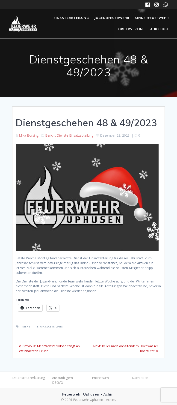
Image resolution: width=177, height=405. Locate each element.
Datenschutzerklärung (28, 377)
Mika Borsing (28, 135)
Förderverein (129, 29)
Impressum (100, 377)
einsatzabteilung (50, 326)
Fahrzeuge (158, 29)
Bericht (50, 135)
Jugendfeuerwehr (111, 17)
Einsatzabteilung (71, 17)
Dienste (62, 135)
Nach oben (140, 377)
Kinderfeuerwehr (152, 17)
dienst (27, 326)
